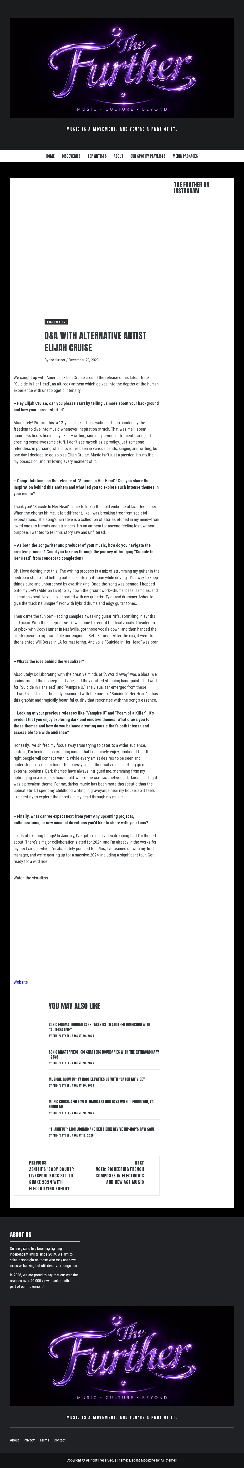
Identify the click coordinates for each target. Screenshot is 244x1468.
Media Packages (185, 156)
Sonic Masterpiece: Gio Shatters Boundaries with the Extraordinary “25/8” (104, 1054)
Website (21, 982)
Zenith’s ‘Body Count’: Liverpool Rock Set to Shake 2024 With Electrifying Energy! (51, 1175)
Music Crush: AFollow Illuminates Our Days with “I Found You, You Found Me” (102, 1104)
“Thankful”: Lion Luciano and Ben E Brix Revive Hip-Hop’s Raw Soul (101, 1129)
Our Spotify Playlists (147, 156)
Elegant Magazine (142, 1460)
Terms (44, 1440)
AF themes (169, 1460)
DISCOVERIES (71, 156)
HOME (50, 156)
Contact (60, 1440)
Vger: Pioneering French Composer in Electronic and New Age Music (120, 1172)
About (14, 1440)
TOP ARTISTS (97, 156)
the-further (57, 360)
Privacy (29, 1440)
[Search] (224, 156)
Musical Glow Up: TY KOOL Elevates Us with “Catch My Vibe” (97, 1079)
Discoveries (56, 322)
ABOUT (118, 156)
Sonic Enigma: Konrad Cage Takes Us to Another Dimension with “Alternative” (99, 1027)
